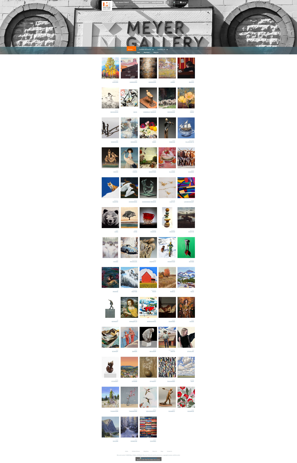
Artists (130, 49)
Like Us (184, 2)
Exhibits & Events (145, 49)
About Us (155, 52)
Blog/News (147, 52)
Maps (138, 52)
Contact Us (161, 49)
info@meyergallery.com (141, 2)
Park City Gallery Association (152, 460)
